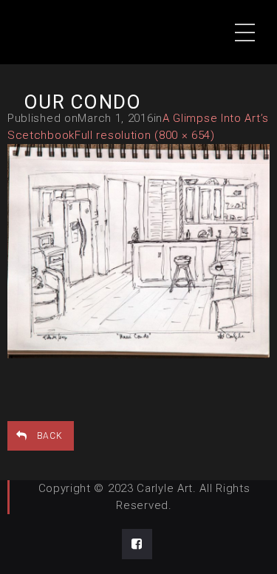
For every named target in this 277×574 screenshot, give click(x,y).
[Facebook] (137, 544)
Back (50, 436)
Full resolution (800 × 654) (145, 135)
